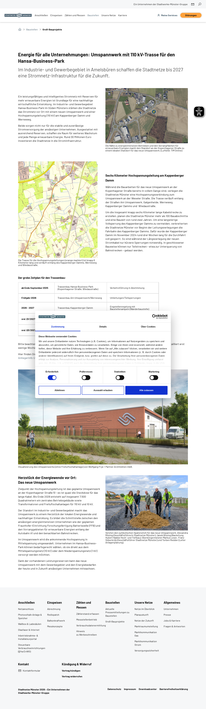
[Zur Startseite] (18, 15)
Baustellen (32, 29)
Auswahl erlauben (103, 390)
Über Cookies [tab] (148, 326)
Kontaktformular (31, 670)
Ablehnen (60, 390)
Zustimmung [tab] (58, 326)
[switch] (86, 377)
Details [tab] (103, 326)
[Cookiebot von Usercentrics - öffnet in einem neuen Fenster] (154, 316)
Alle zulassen (146, 390)
